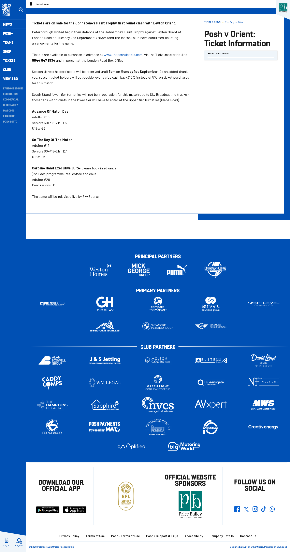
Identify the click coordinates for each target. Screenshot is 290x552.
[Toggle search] (21, 10)
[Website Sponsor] (283, 8)
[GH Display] (105, 304)
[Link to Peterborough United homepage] (8, 10)
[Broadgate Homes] (158, 427)
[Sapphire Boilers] (105, 404)
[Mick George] (139, 270)
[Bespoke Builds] (105, 326)
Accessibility (193, 536)
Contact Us (248, 536)
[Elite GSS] (211, 360)
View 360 (10, 78)
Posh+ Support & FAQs (162, 536)
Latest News (43, 4)
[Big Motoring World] (184, 446)
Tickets (9, 60)
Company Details (222, 536)
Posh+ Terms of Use (125, 536)
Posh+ (8, 33)
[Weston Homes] (100, 270)
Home (31, 4)
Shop (7, 51)
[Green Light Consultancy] (158, 383)
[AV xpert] (211, 405)
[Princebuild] (52, 304)
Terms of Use (95, 536)
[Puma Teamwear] (177, 270)
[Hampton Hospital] (52, 405)
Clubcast (282, 546)
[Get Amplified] (131, 446)
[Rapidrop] (211, 427)
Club (7, 69)
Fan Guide (9, 116)
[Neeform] (264, 383)
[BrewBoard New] (52, 427)
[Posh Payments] (105, 427)
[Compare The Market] (158, 304)
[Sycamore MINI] (211, 326)
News (7, 24)
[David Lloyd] (264, 360)
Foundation (10, 94)
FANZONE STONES (13, 88)
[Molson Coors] (158, 360)
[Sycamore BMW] (158, 326)
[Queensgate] (211, 383)
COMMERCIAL (11, 99)
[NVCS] (158, 405)
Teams (8, 42)
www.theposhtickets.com (123, 54)
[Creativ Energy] (264, 427)
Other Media (257, 546)
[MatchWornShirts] (264, 405)
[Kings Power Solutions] (215, 270)
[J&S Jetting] (105, 360)
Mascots (9, 110)
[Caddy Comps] (52, 383)
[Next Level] (264, 304)
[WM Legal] (105, 383)
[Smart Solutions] (211, 304)
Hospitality (10, 105)
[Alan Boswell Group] (52, 360)
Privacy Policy (69, 536)
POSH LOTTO (10, 121)
